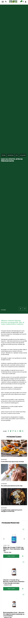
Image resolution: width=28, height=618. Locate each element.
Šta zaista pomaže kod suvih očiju (11, 486)
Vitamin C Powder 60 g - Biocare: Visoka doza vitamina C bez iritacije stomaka (13, 581)
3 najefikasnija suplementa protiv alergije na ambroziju (11, 510)
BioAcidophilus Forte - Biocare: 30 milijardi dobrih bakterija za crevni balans (13, 614)
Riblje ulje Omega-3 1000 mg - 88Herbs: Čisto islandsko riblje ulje (13, 549)
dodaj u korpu (11, 556)
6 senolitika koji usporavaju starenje (12, 461)
